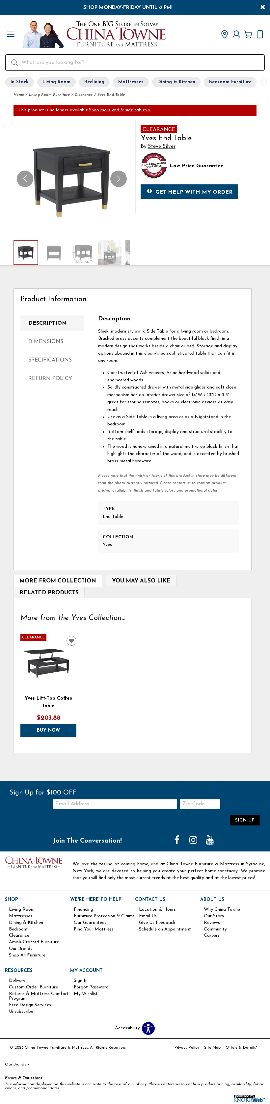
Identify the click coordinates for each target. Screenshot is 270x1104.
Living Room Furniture (49, 95)
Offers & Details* (241, 1048)
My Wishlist (86, 994)
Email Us (148, 916)
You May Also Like (141, 581)
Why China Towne (222, 909)
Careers (212, 935)
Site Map (212, 1048)
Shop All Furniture (27, 955)
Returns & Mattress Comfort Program (39, 996)
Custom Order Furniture (33, 987)
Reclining (94, 82)
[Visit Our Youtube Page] (209, 840)
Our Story (214, 916)
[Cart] (248, 35)
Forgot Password (91, 987)
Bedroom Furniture (230, 82)
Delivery (17, 981)
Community (215, 929)
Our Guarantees (90, 923)
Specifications (50, 360)
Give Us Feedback (157, 923)
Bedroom (18, 929)
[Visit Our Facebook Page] (177, 840)
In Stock (20, 82)
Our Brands (20, 949)
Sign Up (245, 820)
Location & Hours (157, 909)
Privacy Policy (187, 1048)
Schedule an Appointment (165, 929)
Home (19, 95)
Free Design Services (30, 1005)
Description (47, 323)
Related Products (49, 593)
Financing (83, 909)
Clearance (84, 95)
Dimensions (45, 341)
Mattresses (131, 82)
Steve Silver (162, 146)
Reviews (212, 923)
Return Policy (50, 378)
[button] (10, 35)
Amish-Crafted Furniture (34, 942)
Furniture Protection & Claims (104, 916)
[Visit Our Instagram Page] (194, 840)
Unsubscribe (21, 1012)
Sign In (81, 981)
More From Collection (57, 581)
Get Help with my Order (193, 192)
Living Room (56, 82)
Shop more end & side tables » (120, 110)
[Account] (236, 35)
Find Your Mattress (94, 929)
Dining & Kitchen (176, 82)
